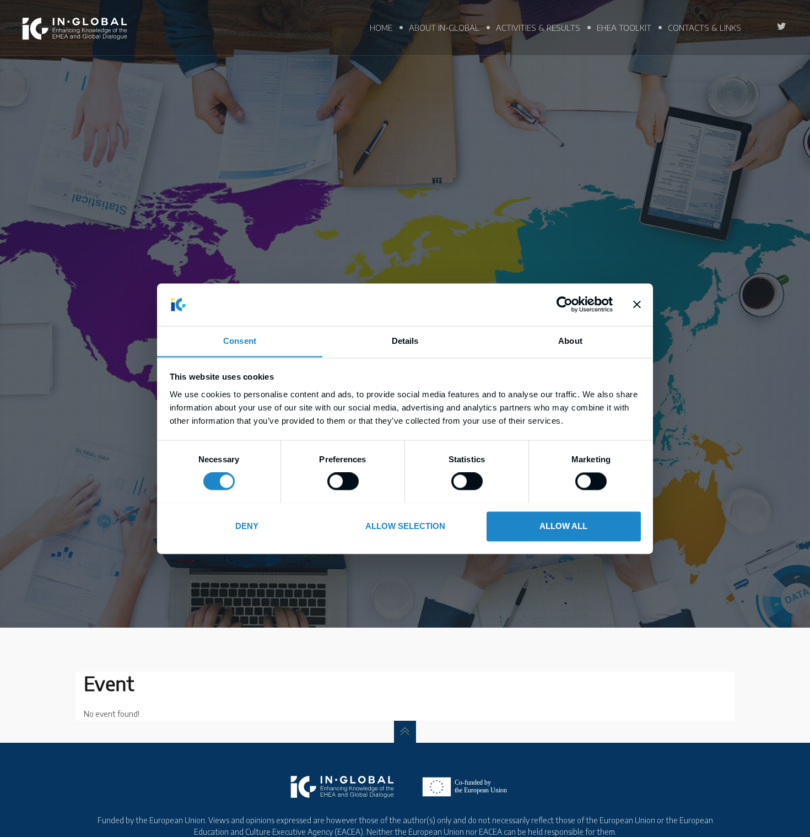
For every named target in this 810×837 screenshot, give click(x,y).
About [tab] (570, 340)
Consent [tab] (239, 340)
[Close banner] (637, 304)
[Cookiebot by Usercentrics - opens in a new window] (564, 304)
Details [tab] (405, 340)
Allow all (563, 526)
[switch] (343, 481)
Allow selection (405, 526)
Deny (246, 526)
